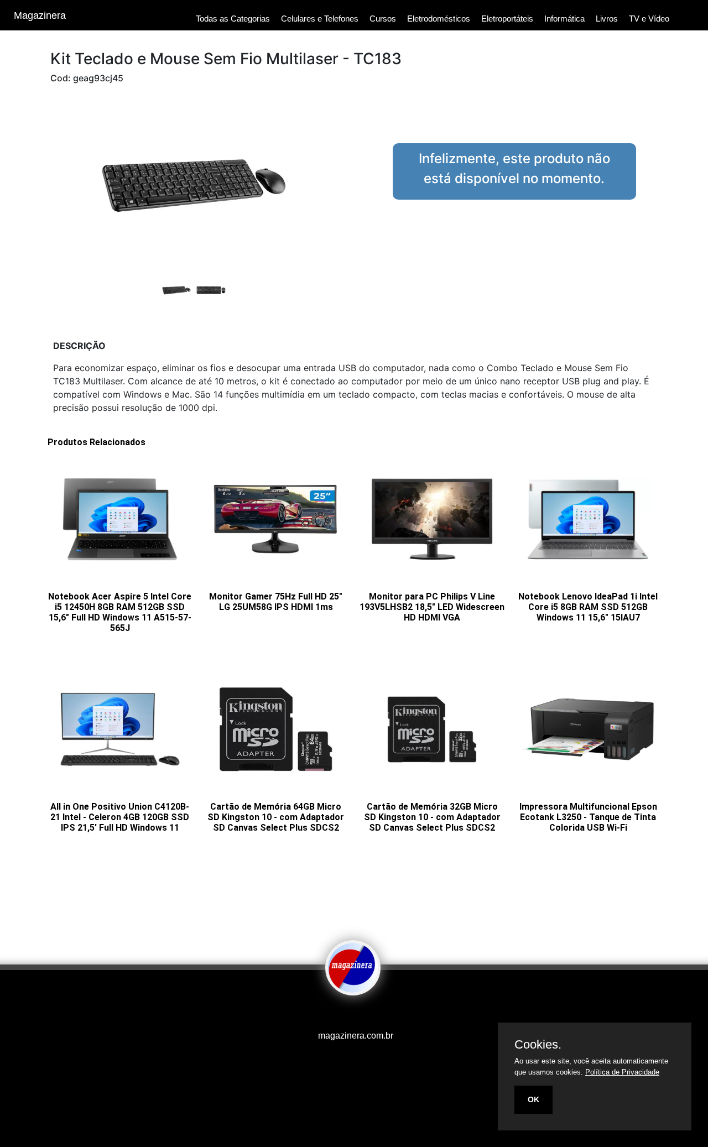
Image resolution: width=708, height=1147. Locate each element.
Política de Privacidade (622, 1072)
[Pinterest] (357, 1014)
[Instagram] (345, 1014)
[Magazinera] (353, 987)
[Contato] (368, 1014)
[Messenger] (373, 1014)
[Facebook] (340, 1014)
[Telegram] (362, 1014)
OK (533, 1099)
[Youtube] (334, 1014)
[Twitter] (351, 1014)
